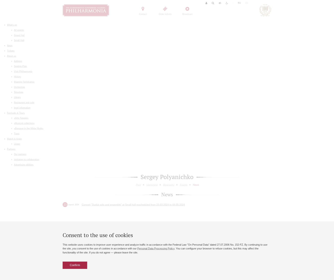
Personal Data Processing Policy (155, 248)
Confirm (75, 265)
